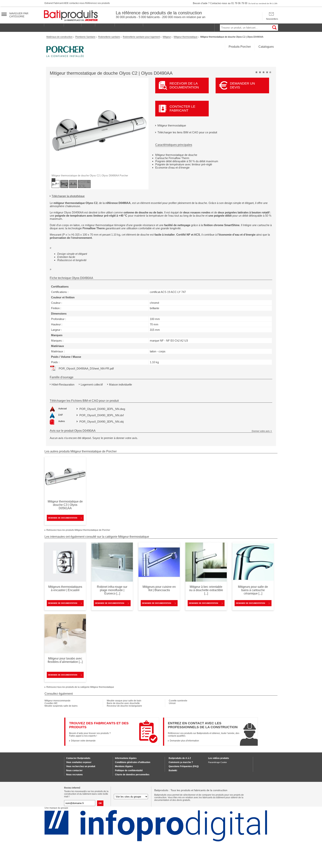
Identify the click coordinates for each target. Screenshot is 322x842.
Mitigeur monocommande (57, 700)
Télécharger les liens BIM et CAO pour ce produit (187, 132)
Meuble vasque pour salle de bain (124, 700)
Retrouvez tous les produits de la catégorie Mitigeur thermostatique (80, 687)
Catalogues (266, 46)
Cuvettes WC (51, 703)
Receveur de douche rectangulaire (124, 706)
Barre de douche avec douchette (123, 703)
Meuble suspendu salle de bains (61, 706)
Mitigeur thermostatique (171, 125)
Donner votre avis (261, 431)
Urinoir (172, 703)
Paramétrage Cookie (217, 762)
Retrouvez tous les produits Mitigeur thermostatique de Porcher (78, 530)
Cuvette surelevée (178, 700)
